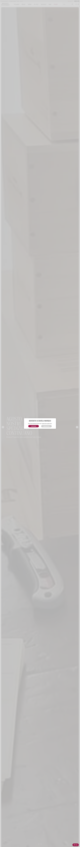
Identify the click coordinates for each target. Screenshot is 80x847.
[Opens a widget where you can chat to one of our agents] (75, 844)
